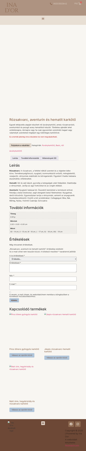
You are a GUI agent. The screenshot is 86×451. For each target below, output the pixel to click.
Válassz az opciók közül (22, 355)
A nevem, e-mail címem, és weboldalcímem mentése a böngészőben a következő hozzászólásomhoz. (39, 295)
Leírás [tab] (15, 158)
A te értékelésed (17, 256)
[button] (43, 18)
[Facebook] (71, 424)
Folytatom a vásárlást (20, 145)
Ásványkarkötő (48, 145)
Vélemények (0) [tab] (49, 158)
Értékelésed (15, 263)
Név (11, 275)
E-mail (12, 284)
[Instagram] (78, 424)
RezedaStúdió (72, 445)
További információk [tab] (30, 158)
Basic (58, 145)
